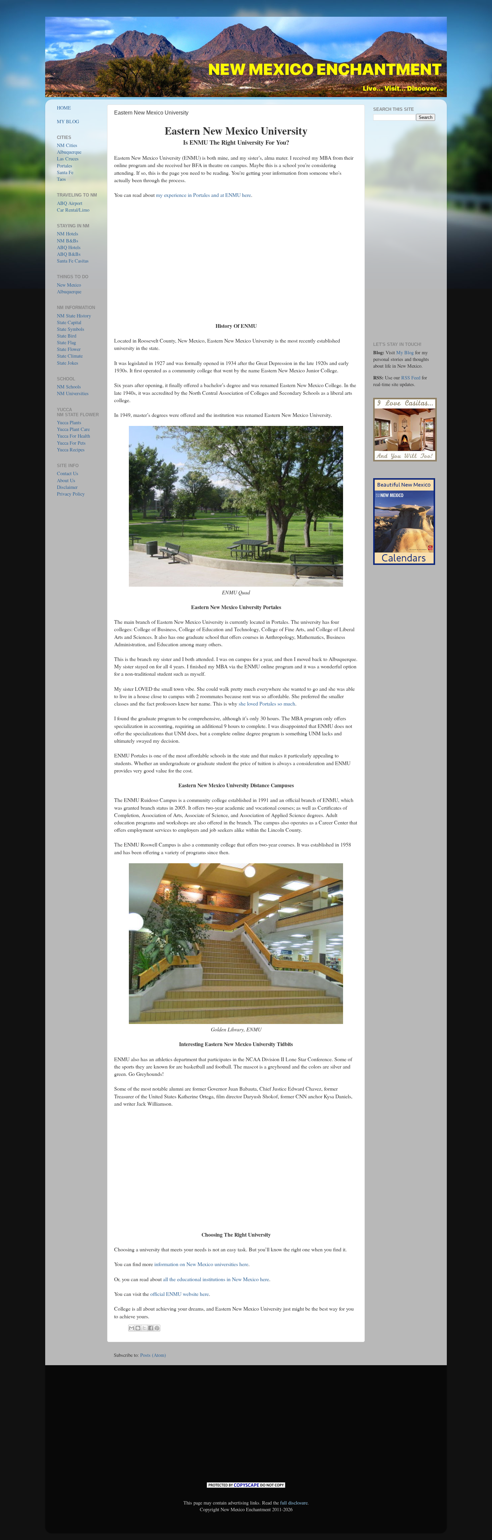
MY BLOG (68, 121)
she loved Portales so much (267, 703)
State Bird (66, 336)
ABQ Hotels (69, 247)
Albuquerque (69, 152)
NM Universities (73, 393)
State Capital (69, 322)
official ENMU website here (179, 1293)
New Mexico (69, 285)
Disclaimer (67, 487)
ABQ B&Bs (69, 254)
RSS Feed (410, 377)
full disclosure (294, 1502)
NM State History (74, 315)
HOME (64, 107)
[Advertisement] (236, 260)
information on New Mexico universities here (201, 1263)
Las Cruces (68, 158)
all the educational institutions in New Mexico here (216, 1278)
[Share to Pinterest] (157, 1328)
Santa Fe (65, 172)
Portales (64, 165)
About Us (66, 480)
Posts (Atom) (153, 1355)
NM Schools (69, 386)
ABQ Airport (69, 203)
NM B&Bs (67, 240)
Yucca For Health (73, 436)
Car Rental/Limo (73, 210)
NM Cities (67, 145)
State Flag (66, 342)
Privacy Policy (71, 494)
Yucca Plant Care (73, 429)
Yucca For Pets (71, 443)
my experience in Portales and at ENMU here (203, 194)
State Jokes (67, 363)
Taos (61, 179)
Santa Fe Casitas (73, 261)
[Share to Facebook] (150, 1328)
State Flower (69, 349)
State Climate (70, 356)
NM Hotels (67, 233)
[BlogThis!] (138, 1328)
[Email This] (131, 1328)
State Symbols (70, 329)
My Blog (405, 352)
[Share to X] (144, 1328)
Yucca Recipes (71, 449)
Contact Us (67, 473)
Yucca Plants (69, 422)
